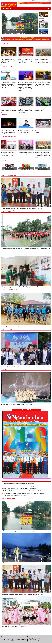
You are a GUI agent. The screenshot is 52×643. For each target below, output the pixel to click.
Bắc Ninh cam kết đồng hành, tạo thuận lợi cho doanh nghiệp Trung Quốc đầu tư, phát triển (8, 85)
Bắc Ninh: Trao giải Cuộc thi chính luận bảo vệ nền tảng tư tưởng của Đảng (25, 61)
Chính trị (5, 43)
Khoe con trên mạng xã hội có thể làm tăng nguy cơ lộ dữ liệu (16, 366)
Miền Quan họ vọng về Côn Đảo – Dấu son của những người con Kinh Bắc (19, 287)
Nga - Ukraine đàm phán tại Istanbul (42, 131)
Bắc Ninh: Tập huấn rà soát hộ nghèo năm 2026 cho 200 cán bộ (8, 110)
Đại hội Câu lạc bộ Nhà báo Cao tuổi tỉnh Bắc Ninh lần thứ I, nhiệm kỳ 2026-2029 (21, 208)
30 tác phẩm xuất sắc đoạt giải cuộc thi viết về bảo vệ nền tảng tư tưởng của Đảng (8, 154)
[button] (9, 630)
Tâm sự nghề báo (8, 211)
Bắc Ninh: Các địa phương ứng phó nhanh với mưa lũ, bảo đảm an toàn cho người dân (25, 490)
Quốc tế (5, 114)
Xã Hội (4, 252)
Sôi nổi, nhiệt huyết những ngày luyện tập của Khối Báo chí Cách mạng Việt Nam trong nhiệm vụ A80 (25, 249)
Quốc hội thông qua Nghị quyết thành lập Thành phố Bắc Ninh (8, 61)
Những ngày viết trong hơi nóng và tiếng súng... (13, 326)
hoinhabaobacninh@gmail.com (37, 640)
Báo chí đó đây (7, 329)
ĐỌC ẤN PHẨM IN (26, 409)
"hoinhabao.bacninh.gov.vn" (16, 641)
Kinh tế (4, 93)
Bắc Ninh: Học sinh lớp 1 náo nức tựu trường (14, 495)
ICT (34, 641)
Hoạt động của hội (9, 175)
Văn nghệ (5, 369)
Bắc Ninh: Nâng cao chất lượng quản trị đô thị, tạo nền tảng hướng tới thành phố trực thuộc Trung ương (43, 62)
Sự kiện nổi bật (7, 66)
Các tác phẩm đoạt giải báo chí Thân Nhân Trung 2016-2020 (26, 153)
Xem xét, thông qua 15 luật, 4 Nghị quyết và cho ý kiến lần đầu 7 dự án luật (42, 84)
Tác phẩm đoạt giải (9, 136)
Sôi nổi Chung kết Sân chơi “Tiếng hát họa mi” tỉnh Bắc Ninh (16, 404)
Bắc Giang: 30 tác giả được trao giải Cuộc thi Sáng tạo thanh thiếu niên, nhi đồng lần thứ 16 (42, 155)
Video (4, 160)
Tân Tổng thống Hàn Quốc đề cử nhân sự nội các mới (25, 131)
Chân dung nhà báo (9, 289)
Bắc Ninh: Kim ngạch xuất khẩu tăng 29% (41, 109)
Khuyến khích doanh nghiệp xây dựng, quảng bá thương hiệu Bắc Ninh (25, 110)
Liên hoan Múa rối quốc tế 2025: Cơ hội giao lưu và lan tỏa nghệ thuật (8, 132)
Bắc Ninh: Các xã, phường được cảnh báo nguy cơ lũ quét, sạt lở (19, 488)
